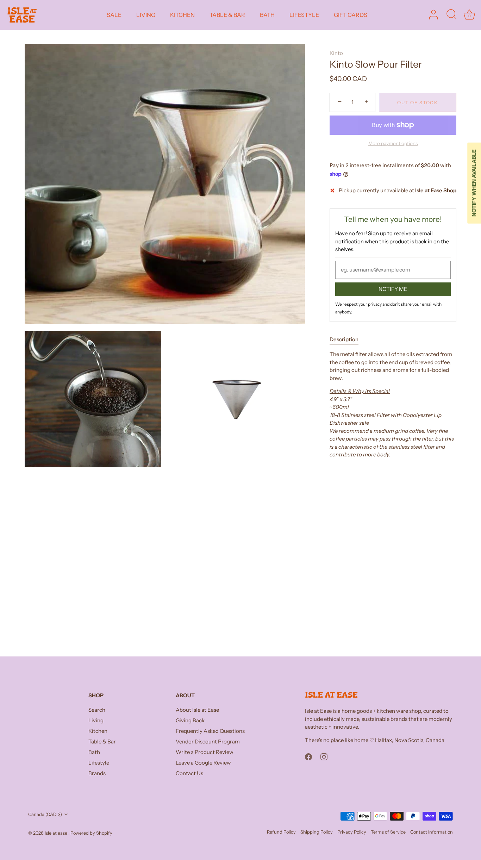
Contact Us (189, 773)
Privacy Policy (351, 832)
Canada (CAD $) (45, 814)
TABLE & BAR (227, 14)
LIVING (145, 14)
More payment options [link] (393, 143)
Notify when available (473, 183)
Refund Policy (281, 832)
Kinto (336, 53)
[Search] (451, 15)
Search (96, 709)
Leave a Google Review (203, 762)
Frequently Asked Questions (210, 731)
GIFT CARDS (350, 14)
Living (96, 720)
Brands (97, 773)
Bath (94, 752)
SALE (114, 14)
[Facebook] (308, 756)
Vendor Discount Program (208, 741)
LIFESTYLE (304, 14)
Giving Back (190, 720)
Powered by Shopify (91, 833)
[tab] (348, 339)
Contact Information (431, 832)
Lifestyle (98, 762)
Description (344, 339)
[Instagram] (323, 756)
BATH (267, 14)
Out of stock (417, 102)
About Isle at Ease (197, 709)
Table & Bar (102, 741)
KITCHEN (182, 14)
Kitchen (97, 731)
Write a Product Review (204, 752)
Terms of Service (388, 832)
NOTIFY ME (393, 288)
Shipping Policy (316, 832)
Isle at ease (56, 833)
